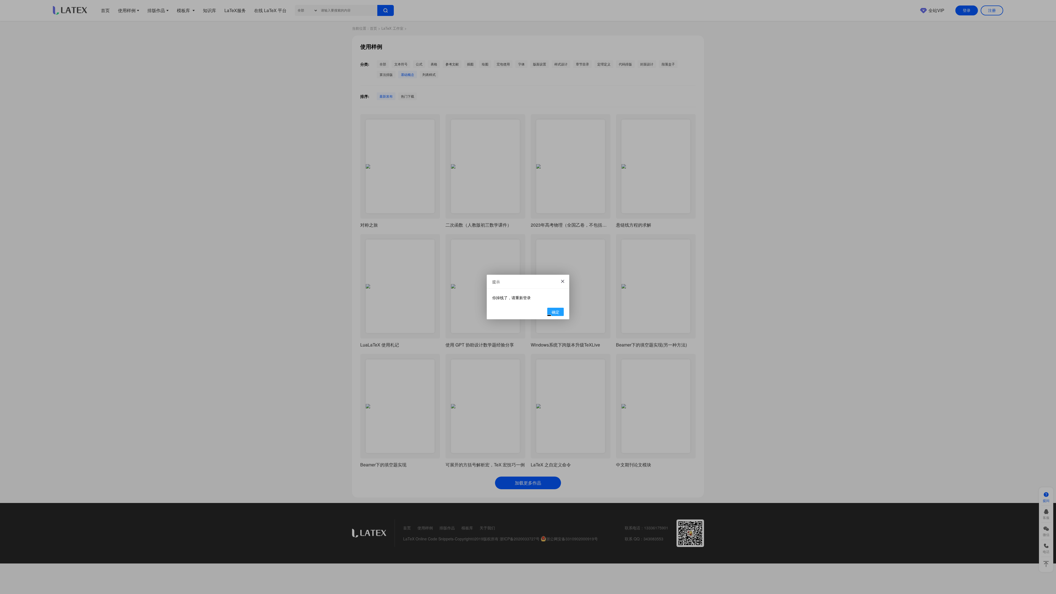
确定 (555, 312)
